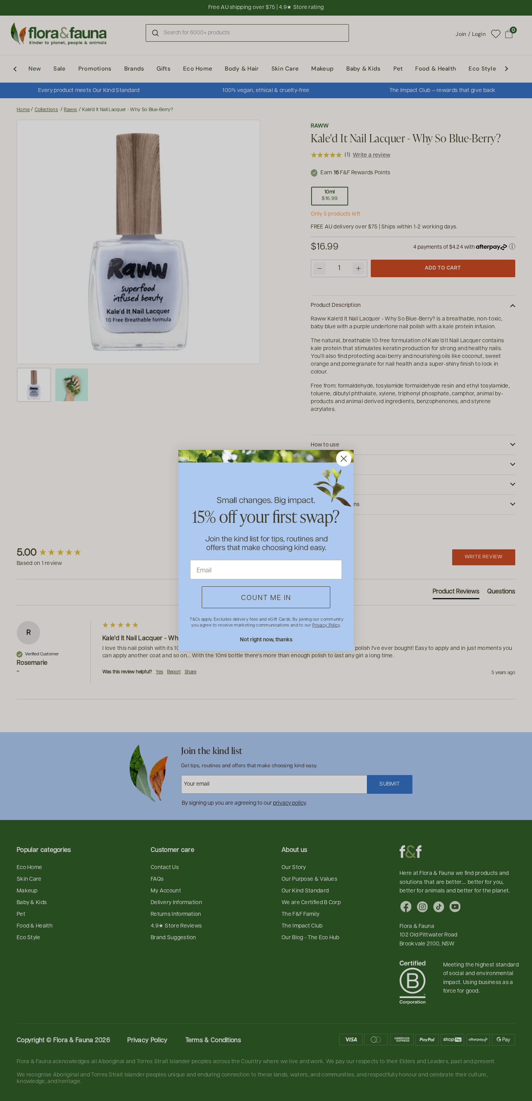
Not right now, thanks (266, 639)
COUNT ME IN (266, 597)
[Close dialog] (344, 459)
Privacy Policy (326, 625)
